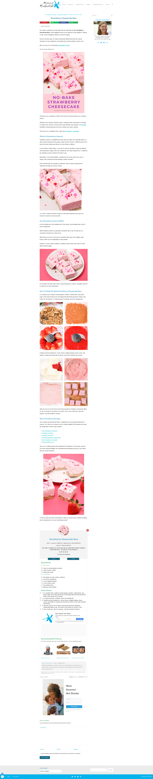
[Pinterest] (75, 776)
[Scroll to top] (150, 774)
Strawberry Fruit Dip (47, 435)
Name (42, 749)
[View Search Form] (112, 4)
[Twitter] (80, 776)
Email (59, 749)
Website (75, 749)
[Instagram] (78, 776)
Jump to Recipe (45, 26)
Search (110, 769)
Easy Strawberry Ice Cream (49, 439)
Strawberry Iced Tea (47, 433)
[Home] (45, 14)
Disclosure (16, 776)
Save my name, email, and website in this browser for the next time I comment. (61, 753)
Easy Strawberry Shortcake (49, 430)
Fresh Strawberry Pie (48, 442)
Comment (43, 727)
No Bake (83, 124)
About (8, 776)
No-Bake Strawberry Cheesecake (51, 437)
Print (53, 558)
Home (64, 4)
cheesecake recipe (63, 45)
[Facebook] (72, 776)
